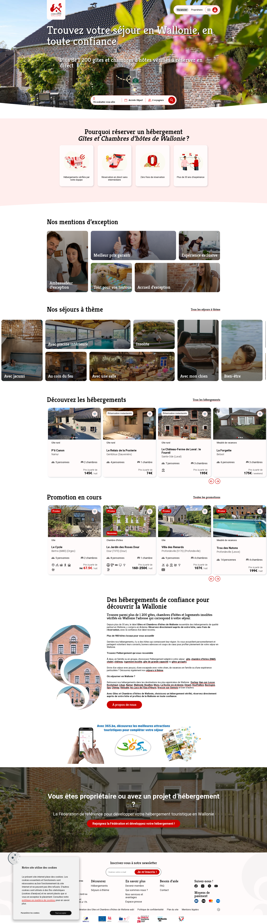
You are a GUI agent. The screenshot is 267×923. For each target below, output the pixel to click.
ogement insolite (133, 661)
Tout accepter (60, 913)
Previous (211, 481)
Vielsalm (124, 687)
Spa (109, 687)
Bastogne (210, 685)
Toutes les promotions (206, 497)
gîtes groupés (179, 661)
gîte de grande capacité (155, 661)
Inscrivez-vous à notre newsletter (133, 863)
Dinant (188, 685)
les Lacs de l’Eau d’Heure (143, 687)
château (118, 661)
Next (94, 426)
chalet (110, 661)
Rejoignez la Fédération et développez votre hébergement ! (133, 823)
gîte (188, 659)
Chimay (115, 687)
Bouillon (148, 685)
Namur (129, 685)
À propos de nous (124, 704)
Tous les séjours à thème (205, 309)
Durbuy (194, 682)
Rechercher (171, 100)
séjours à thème (154, 670)
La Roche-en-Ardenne (172, 685)
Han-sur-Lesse (207, 682)
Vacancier (182, 9)
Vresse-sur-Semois (167, 687)
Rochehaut (112, 685)
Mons (157, 685)
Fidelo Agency (218, 909)
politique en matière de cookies (38, 900)
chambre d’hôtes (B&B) (203, 659)
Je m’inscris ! (147, 872)
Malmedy (138, 685)
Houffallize (198, 685)
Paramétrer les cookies (30, 913)
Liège (122, 685)
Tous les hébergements (206, 400)
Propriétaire (197, 9)
